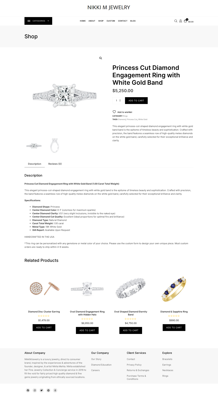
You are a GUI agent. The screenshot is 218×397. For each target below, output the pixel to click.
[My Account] (180, 20)
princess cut (132, 119)
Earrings (166, 364)
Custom (111, 21)
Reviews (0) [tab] (55, 163)
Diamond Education (101, 364)
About (92, 21)
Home (83, 21)
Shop (101, 21)
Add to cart (136, 100)
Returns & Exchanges (138, 370)
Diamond (122, 119)
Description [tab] (34, 163)
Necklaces (167, 370)
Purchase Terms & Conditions (136, 377)
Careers (95, 370)
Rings (125, 116)
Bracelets (167, 359)
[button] (100, 58)
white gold (142, 119)
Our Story (96, 359)
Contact (123, 21)
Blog (133, 21)
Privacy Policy (134, 364)
